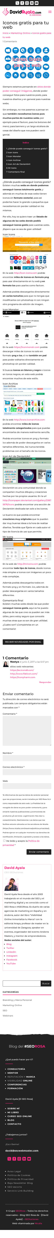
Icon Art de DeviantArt (18, 164)
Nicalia (38, 1223)
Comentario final (15, 172)
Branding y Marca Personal (17, 1000)
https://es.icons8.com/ (22, 670)
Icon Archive (13, 160)
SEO (5, 1010)
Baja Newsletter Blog (20, 1183)
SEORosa (20, 1211)
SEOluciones (31, 1219)
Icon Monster (13, 156)
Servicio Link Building (21, 1190)
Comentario (10, 713)
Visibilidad (20, 1080)
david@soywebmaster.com (22, 1150)
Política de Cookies (19, 1175)
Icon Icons (12, 152)
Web (5, 781)
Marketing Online (12, 1005)
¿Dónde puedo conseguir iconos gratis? (26, 148)
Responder (45, 682)
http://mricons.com (27, 564)
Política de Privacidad (20, 1179)
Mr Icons (11, 168)
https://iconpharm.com (22, 677)
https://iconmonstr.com (27, 347)
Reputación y (21, 1076)
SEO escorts (15, 1187)
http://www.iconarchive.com (29, 419)
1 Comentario (10, 41)
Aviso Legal (14, 1171)
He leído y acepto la (21, 843)
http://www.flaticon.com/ (23, 673)
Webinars (8, 1015)
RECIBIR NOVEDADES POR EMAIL (23, 642)
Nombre (8, 753)
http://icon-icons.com (25, 273)
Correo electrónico (13, 767)
